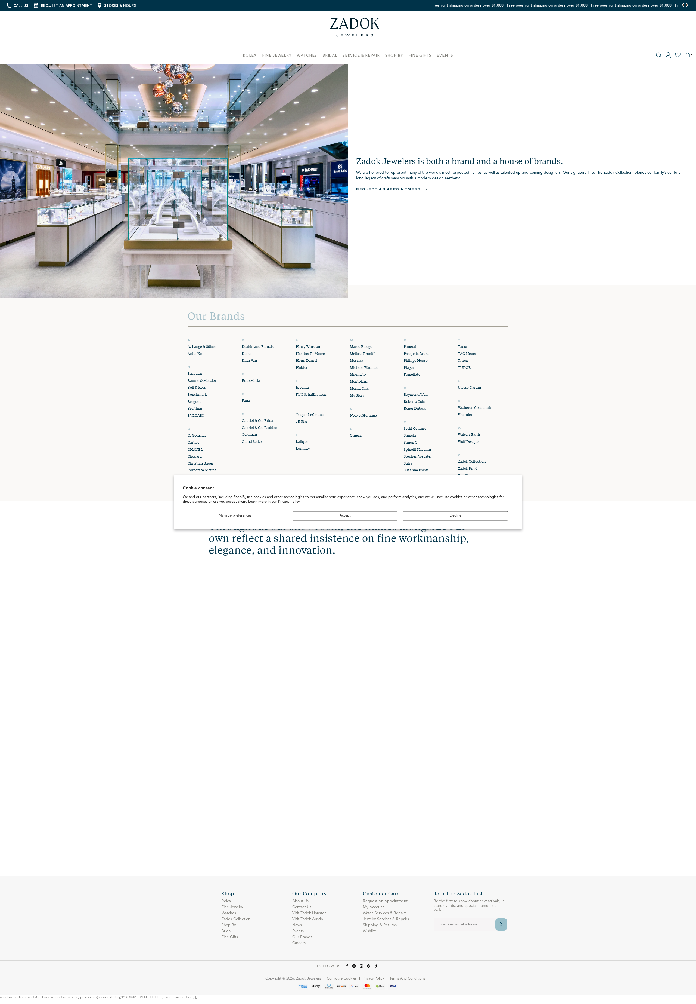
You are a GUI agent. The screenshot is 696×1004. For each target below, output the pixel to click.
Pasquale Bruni (416, 353)
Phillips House (416, 360)
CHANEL (195, 449)
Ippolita (302, 387)
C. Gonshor (197, 435)
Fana (246, 400)
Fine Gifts (230, 937)
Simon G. (411, 442)
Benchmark (197, 394)
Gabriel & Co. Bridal (258, 420)
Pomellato (412, 374)
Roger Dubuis (415, 408)
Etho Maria (251, 380)
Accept (345, 515)
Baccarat (195, 373)
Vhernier (465, 414)
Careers (299, 943)
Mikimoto (358, 374)
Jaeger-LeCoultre (310, 414)
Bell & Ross (197, 387)
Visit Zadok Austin (307, 919)
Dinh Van (249, 360)
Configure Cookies (342, 978)
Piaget (409, 367)
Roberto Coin (414, 401)
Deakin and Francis (258, 346)
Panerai (410, 346)
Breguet (194, 401)
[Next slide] (687, 5)
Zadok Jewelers (355, 29)
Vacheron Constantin (475, 407)
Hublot (301, 367)
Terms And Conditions (407, 978)
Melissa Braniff (362, 353)
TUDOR (464, 367)
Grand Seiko (252, 441)
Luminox (303, 448)
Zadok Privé (467, 468)
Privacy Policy (289, 502)
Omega (356, 435)
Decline (455, 515)
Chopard (195, 456)
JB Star (301, 421)
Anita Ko (195, 353)
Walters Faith (469, 434)
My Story (357, 395)
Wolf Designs (468, 441)
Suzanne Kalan (416, 470)
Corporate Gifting (202, 470)
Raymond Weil (416, 394)
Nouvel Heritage (363, 415)
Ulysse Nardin (469, 387)
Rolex (226, 901)
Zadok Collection (472, 461)
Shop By (229, 925)
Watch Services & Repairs (384, 913)
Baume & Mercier (202, 380)
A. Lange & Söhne (202, 346)
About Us (300, 901)
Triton (463, 360)
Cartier (193, 442)
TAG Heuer (467, 353)
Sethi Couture (415, 428)
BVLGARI (196, 415)
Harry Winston (308, 346)
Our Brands (302, 937)
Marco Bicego (361, 346)
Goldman (249, 434)
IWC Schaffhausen (311, 394)
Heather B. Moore (310, 353)
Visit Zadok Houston (309, 913)
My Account (373, 907)
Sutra (408, 463)
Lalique (302, 441)
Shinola (410, 435)
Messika (356, 360)
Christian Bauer (200, 463)
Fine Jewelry (232, 907)
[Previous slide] (683, 5)
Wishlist (369, 931)
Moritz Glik (359, 388)
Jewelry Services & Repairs (386, 919)
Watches (229, 913)
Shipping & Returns (380, 925)
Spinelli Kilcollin (417, 449)
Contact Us (301, 907)
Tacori (463, 346)
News (297, 925)
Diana (246, 353)
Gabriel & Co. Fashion (259, 427)
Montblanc (359, 381)
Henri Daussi (306, 360)
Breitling (195, 408)
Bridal (226, 931)
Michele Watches (364, 367)
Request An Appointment (385, 901)
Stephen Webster (418, 456)
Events (298, 931)
